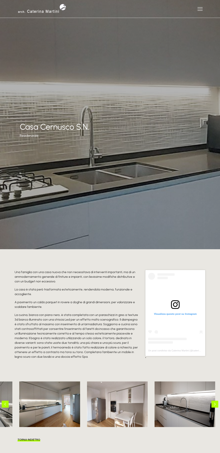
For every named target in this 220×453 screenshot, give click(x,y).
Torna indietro (29, 439)
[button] (5, 404)
